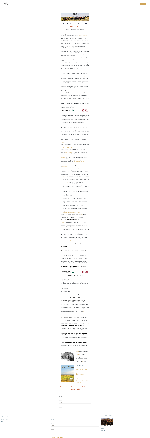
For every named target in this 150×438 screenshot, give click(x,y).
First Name (60, 396)
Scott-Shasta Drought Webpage (79, 161)
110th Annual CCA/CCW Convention (57, 437)
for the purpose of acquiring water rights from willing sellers (77, 76)
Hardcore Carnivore (79, 354)
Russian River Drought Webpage (67, 147)
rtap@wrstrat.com (64, 166)
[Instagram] (102, 430)
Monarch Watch (65, 182)
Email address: (53, 415)
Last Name (60, 400)
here (64, 54)
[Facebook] (101, 430)
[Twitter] (104, 430)
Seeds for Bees (65, 176)
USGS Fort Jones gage (68, 152)
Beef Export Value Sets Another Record (82, 380)
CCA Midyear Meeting (64, 246)
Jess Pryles (77, 351)
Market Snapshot (78, 382)
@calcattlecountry (73, 240)
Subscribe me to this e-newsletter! (57, 427)
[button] (147, 4)
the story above (66, 269)
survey (82, 214)
